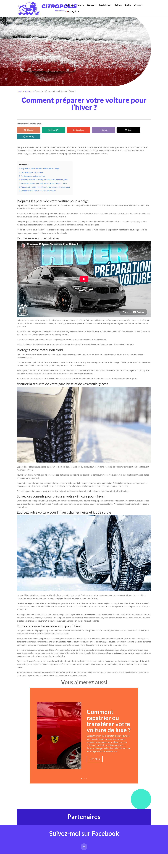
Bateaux (91, 5)
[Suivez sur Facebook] (84, 846)
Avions (118, 5)
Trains (128, 5)
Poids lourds (105, 5)
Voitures (69, 5)
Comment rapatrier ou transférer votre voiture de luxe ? (108, 721)
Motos (80, 5)
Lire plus (95, 759)
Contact (138, 5)
